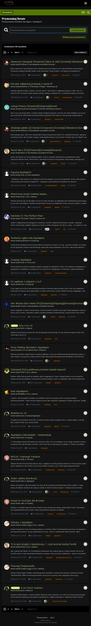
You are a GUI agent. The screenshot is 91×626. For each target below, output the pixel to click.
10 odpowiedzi (33, 141)
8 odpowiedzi (37, 361)
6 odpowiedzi (35, 426)
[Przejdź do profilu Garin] (6, 326)
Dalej (17, 52)
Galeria (29, 328)
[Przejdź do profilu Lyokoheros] (6, 239)
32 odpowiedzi (37, 97)
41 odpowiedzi (35, 579)
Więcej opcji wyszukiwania (74, 37)
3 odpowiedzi (32, 448)
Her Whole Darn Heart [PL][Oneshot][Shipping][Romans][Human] (47, 303)
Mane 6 (43, 350)
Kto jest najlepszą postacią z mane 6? (32, 83)
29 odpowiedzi (35, 185)
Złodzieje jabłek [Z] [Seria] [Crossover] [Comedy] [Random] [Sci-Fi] (48, 127)
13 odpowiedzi (31, 295)
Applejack (30, 481)
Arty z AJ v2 (26, 325)
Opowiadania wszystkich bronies (42, 64)
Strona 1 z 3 (31, 52)
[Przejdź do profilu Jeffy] (6, 457)
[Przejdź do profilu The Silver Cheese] (6, 217)
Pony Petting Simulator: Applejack (30, 347)
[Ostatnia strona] (22, 52)
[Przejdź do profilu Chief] (6, 370)
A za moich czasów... (32, 587)
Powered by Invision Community (45, 622)
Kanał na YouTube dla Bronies (27, 500)
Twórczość (31, 262)
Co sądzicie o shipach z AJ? (26, 281)
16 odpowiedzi (35, 339)
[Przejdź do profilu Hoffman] (6, 62)
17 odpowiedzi (35, 207)
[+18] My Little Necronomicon (50, 109)
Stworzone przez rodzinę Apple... (29, 194)
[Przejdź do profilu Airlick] (6, 151)
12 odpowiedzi (35, 75)
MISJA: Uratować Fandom (25, 456)
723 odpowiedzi (34, 404)
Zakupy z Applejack (22, 522)
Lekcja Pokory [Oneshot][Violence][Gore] (34, 106)
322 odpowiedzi (36, 383)
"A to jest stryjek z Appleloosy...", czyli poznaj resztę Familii (43, 544)
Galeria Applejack (33, 416)
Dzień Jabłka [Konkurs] (24, 478)
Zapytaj (29, 438)
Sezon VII (41, 218)
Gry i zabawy (32, 372)
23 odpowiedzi (36, 536)
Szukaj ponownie (77, 30)
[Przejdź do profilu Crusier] (6, 304)
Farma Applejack (33, 175)
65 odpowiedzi (36, 229)
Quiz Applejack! (19, 391)
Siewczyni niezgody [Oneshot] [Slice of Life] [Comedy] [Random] (47, 61)
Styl (52, 618)
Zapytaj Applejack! (21, 172)
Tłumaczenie (41, 618)
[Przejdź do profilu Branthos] (6, 85)
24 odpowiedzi (36, 492)
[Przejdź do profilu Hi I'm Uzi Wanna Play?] (6, 348)
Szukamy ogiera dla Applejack (27, 238)
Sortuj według (80, 52)
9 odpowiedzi (35, 317)
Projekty (30, 503)
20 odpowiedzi (34, 163)
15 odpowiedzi (31, 251)
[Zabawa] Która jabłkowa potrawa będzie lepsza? (38, 369)
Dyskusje (35, 241)
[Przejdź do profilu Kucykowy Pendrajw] (6, 107)
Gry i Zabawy (32, 197)
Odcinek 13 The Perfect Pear (27, 215)
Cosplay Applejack (21, 259)
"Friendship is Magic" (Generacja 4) (44, 86)
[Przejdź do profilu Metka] (6, 392)
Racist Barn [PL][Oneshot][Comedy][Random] (36, 150)
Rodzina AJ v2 (19, 413)
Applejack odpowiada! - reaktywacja (31, 434)
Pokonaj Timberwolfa (22, 566)
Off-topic (30, 459)
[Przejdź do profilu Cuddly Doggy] (6, 523)
